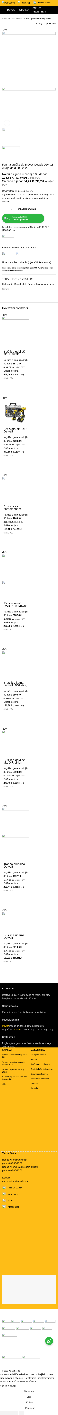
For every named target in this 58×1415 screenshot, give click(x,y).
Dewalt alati (18, 18)
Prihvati (22, 1386)
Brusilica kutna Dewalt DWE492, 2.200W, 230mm (15, 685)
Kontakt (34, 1088)
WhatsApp (13, 1194)
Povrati (34, 1059)
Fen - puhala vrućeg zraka (38, 18)
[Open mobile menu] (3, 10)
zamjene (18, 1029)
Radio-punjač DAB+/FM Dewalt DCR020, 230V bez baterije (15, 607)
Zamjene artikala (38, 1054)
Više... (5, 1084)
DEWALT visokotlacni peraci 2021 (14, 1055)
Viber (10, 1200)
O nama (34, 1083)
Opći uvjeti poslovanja (41, 1064)
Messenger (13, 1207)
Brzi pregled (7, 391)
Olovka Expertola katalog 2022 (13, 1070)
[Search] (55, 10)
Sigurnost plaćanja (39, 1074)
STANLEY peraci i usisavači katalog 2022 (14, 1078)
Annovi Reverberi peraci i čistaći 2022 (13, 1063)
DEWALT (11, 10)
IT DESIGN (26, 1371)
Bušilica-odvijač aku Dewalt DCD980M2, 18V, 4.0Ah (15, 355)
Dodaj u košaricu (27, 209)
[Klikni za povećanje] (7, 123)
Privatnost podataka (40, 1078)
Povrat (5, 1026)
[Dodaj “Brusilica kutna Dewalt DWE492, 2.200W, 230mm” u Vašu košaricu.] (7, 715)
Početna (6, 18)
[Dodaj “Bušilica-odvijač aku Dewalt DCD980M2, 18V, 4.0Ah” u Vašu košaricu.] (7, 384)
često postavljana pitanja (39, 1043)
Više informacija (8, 1386)
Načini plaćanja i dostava (42, 1069)
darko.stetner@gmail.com (15, 1181)
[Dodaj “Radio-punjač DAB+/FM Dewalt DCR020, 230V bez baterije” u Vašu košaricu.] (7, 635)
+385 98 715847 (44, 3)
